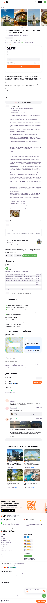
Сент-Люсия (34, 595)
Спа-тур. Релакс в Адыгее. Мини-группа (31, 484)
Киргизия (18, 595)
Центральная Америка (21, 575)
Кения (17, 591)
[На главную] (6, 2)
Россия (33, 584)
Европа (2, 573)
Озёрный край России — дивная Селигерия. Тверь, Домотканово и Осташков (31, 464)
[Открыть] (41, 220)
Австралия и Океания (21, 573)
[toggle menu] (1, 2)
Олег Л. (7, 240)
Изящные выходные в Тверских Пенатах (14, 484)
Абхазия (3, 584)
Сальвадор (34, 586)
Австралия (3, 586)
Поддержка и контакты (6, 556)
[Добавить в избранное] (21, 451)
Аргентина (3, 595)
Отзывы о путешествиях (6, 542)
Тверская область (17, 35)
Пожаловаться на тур (24, 493)
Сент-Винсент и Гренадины (37, 593)
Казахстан (18, 584)
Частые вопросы (4, 544)
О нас (2, 548)
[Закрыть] (41, 106)
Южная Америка (20, 577)
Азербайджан (4, 591)
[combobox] (23, 59)
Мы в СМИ (3, 546)
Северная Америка (5, 579)
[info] (20, 524)
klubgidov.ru (41, 565)
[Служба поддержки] (44, 596)
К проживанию (17, 44)
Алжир (2, 593)
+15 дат (32, 487)
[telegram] (28, 537)
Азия (2, 575)
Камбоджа (18, 586)
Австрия (3, 588)
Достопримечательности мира (7, 554)
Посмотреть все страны (6, 597)
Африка (2, 577)
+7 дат (15, 487)
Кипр (17, 593)
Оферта (11, 563)
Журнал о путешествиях (6, 552)
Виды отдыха (3, 538)
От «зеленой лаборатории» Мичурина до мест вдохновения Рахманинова (14, 464)
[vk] (25, 537)
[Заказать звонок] (45, 2)
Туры (2, 536)
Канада (17, 588)
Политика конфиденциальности (18, 563)
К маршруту (8, 44)
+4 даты (32, 467)
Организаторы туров (5, 540)
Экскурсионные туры (11, 92)
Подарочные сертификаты (6, 550)
